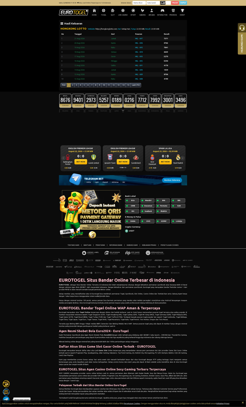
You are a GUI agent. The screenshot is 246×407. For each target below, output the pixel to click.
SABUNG (142, 15)
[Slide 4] (125, 167)
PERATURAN (100, 245)
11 (109, 85)
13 (118, 85)
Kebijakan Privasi (222, 404)
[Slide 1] (120, 167)
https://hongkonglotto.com (106, 29)
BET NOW (80, 162)
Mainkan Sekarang (172, 180)
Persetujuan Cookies (132, 404)
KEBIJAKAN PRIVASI (149, 245)
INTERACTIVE (162, 15)
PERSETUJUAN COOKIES (170, 245)
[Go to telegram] (6, 399)
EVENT (182, 15)
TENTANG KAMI (73, 245)
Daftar (183, 3)
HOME (94, 15)
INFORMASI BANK (115, 245)
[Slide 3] (123, 167)
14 (123, 85)
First (63, 85)
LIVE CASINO (123, 15)
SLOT (113, 15)
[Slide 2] (122, 167)
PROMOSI (173, 15)
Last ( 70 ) (136, 85)
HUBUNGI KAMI (132, 245)
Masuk (175, 3)
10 (104, 85)
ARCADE (152, 15)
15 (128, 85)
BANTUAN (87, 245)
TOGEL (103, 15)
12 (114, 85)
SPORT (133, 15)
